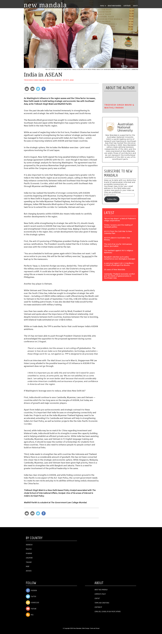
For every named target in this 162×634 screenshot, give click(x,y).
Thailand (29, 562)
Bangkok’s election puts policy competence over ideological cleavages (119, 258)
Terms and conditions (102, 603)
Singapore (29, 558)
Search (135, 6)
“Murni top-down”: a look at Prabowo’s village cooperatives (120, 220)
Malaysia (29, 549)
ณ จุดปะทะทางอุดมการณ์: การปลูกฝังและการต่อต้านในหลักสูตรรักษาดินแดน (119, 264)
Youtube (33, 609)
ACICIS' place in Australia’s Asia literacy (117, 239)
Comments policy (100, 594)
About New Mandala (114, 6)
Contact (97, 598)
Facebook (34, 591)
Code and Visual (94, 628)
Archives (29, 571)
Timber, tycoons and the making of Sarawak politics (118, 226)
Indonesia (29, 545)
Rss (32, 615)
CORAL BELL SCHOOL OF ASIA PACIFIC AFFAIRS (108, 612)
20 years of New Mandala (114, 270)
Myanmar (29, 553)
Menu (102, 6)
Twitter (33, 597)
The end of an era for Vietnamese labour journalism (118, 245)
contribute (127, 6)
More (27, 566)
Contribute (98, 607)
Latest (109, 212)
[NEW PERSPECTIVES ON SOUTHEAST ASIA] (45, 4)
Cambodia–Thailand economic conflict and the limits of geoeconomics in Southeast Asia (119, 276)
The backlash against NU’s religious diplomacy (118, 252)
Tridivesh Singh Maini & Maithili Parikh (42, 80)
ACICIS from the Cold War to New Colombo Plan (118, 233)
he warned (87, 256)
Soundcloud (35, 603)
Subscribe (111, 199)
